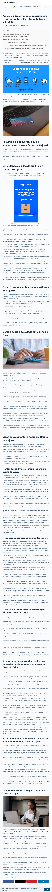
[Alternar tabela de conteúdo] (46, 31)
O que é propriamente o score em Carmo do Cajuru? (16, 36)
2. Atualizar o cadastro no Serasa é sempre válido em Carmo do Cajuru (21, 43)
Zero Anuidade (9, 2)
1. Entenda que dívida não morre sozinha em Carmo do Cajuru (19, 41)
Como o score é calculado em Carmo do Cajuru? (15, 37)
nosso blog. (14, 874)
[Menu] (48, 2)
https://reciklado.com (18, 8)
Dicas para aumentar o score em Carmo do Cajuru (16, 39)
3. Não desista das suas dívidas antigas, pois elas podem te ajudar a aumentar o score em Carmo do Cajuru (27, 46)
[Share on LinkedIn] (43, 881)
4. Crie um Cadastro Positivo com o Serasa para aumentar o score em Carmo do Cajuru (25, 48)
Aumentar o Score (25, 25)
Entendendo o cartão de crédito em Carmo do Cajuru (16, 34)
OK (47, 889)
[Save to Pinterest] (31, 881)
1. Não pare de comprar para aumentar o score (16, 42)
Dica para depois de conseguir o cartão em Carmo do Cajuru (19, 49)
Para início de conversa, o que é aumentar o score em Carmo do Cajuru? (21, 33)
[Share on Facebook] (8, 881)
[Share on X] (20, 881)
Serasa (11, 296)
